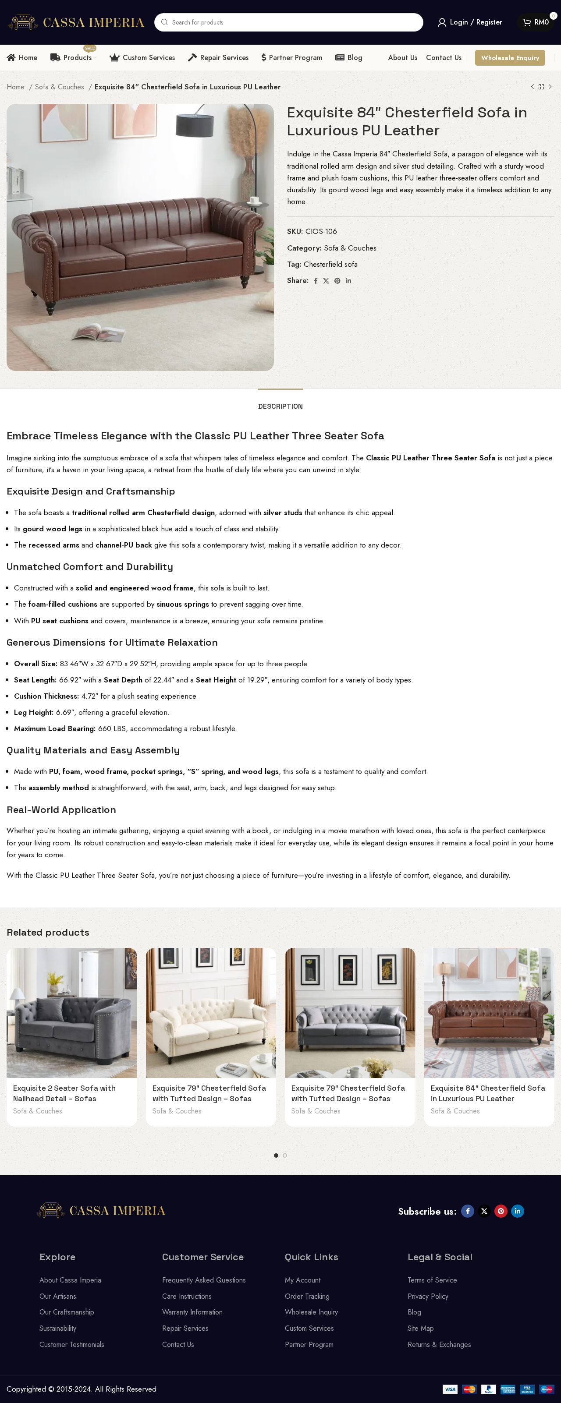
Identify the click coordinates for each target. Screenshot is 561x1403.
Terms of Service (432, 1280)
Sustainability (57, 1328)
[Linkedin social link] (348, 280)
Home (17, 87)
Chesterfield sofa (331, 264)
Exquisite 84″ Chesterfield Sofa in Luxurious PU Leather (488, 1093)
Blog (414, 1312)
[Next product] (550, 87)
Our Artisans (57, 1296)
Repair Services (185, 1328)
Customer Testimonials (71, 1344)
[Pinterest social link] (337, 280)
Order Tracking (307, 1296)
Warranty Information (192, 1312)
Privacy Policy (428, 1296)
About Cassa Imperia (70, 1280)
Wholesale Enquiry (510, 58)
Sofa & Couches (60, 87)
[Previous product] (532, 87)
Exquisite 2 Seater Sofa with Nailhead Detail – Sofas (64, 1093)
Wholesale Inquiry (311, 1312)
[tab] (280, 402)
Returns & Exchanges (439, 1344)
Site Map (421, 1328)
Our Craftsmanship (66, 1312)
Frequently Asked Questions (204, 1280)
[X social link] (326, 280)
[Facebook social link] (315, 280)
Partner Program (309, 1344)
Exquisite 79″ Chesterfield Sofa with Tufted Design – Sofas (209, 1093)
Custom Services (309, 1328)
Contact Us (178, 1344)
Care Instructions (187, 1296)
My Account (302, 1280)
